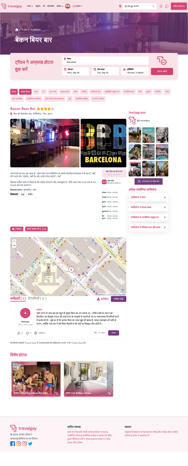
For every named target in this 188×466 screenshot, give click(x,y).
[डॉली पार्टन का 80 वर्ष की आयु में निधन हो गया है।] (162, 135)
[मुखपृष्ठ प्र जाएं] (11, 6)
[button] (71, 270)
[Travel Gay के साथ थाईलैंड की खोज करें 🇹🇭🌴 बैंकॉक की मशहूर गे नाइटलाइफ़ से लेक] (135, 152)
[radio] (38, 109)
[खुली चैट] (167, 6)
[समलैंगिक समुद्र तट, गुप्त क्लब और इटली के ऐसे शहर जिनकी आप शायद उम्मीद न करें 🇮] (148, 135)
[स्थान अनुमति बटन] (120, 6)
